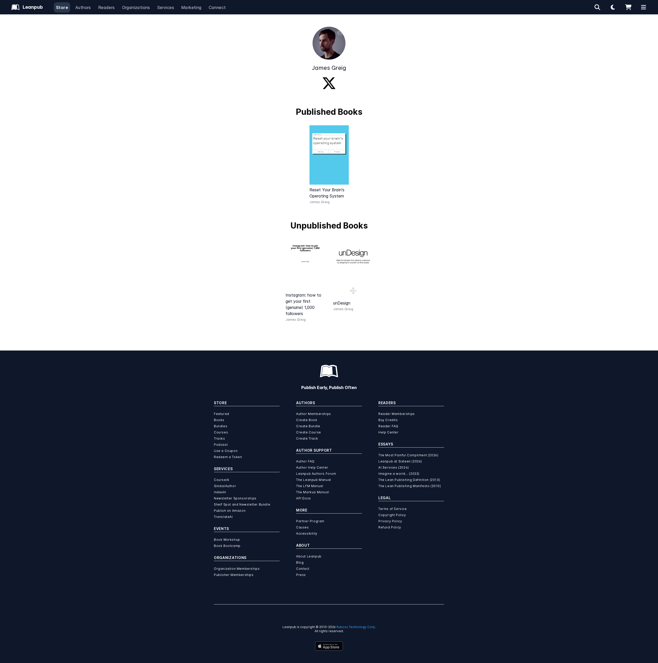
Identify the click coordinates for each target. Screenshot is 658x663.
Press (301, 575)
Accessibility (306, 533)
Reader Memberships (396, 414)
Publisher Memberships (234, 575)
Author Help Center (312, 467)
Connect (217, 7)
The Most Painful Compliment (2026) (408, 455)
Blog (300, 562)
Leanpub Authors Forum (316, 474)
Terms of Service (392, 509)
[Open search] (597, 7)
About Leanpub (309, 556)
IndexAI (220, 492)
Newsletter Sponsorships (235, 498)
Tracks (219, 438)
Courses (221, 432)
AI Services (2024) (393, 467)
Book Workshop (227, 540)
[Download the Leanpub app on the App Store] (329, 646)
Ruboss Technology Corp (355, 627)
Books (219, 420)
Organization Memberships (237, 569)
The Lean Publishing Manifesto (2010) (409, 486)
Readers (106, 7)
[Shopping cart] (628, 7)
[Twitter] (329, 83)
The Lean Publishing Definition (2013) (409, 480)
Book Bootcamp (227, 546)
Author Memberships (313, 414)
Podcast (221, 445)
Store (62, 7)
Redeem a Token (228, 457)
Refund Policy (389, 527)
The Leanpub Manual (313, 480)
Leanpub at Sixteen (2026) (400, 461)
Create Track (307, 438)
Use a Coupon (225, 451)
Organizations (136, 7)
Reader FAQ (388, 426)
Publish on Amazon (229, 511)
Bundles (220, 426)
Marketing (191, 7)
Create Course (308, 432)
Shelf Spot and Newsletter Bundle (242, 504)
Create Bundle (308, 426)
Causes (302, 527)
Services (165, 7)
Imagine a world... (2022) (398, 474)
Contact (302, 569)
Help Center (388, 432)
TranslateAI (223, 517)
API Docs (303, 498)
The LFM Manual (309, 486)
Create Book (306, 420)
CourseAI (221, 480)
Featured (221, 414)
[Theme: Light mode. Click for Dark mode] (613, 7)
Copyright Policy (392, 515)
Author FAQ (305, 461)
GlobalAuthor (225, 486)
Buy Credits (388, 420)
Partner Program (310, 521)
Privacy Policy (390, 521)
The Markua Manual (312, 492)
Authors (83, 7)
